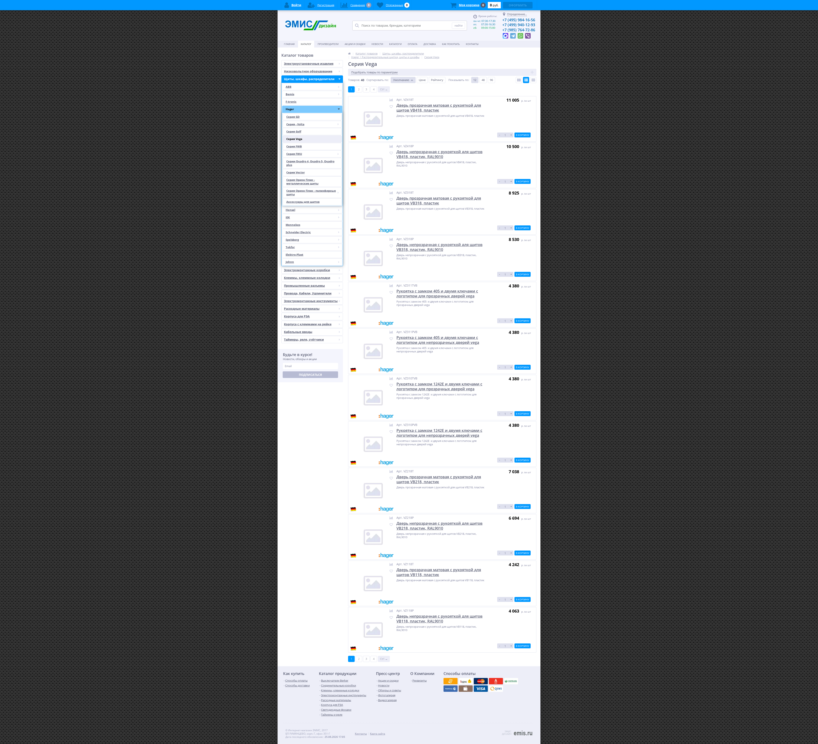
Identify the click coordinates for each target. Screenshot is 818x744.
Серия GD (293, 117)
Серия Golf (293, 131)
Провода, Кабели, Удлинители (307, 293)
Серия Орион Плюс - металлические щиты (302, 181)
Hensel (290, 210)
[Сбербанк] (466, 688)
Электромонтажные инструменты (311, 301)
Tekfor (290, 247)
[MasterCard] (466, 681)
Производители (328, 44)
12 (474, 80)
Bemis (290, 94)
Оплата (412, 44)
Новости (377, 44)
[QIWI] (511, 681)
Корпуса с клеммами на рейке (307, 324)
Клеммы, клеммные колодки (307, 278)
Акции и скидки (355, 44)
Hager (290, 109)
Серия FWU (294, 154)
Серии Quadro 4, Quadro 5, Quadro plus (310, 163)
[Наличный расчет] (481, 688)
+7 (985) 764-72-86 (518, 29)
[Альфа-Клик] (451, 688)
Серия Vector (295, 172)
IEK (288, 217)
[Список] (526, 80)
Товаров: (354, 80)
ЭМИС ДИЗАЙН (506, 732)
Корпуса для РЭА (297, 316)
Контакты (472, 44)
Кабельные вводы (298, 332)
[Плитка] (519, 80)
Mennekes (293, 225)
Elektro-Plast (294, 255)
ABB (288, 87)
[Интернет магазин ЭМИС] (349, 53)
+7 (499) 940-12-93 (518, 24)
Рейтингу (437, 80)
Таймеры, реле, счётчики (304, 339)
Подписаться (310, 375)
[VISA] (451, 681)
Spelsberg (292, 240)
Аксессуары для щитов (303, 202)
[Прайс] (533, 80)
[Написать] (505, 35)
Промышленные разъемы (304, 286)
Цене (422, 80)
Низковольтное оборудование (308, 71)
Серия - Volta (295, 124)
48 (483, 80)
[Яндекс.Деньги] (496, 681)
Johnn (290, 262)
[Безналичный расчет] (496, 688)
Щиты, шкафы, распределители (309, 79)
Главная (289, 44)
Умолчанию (401, 80)
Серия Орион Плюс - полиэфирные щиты (311, 192)
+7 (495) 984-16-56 (518, 19)
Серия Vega (294, 139)
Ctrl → (384, 89)
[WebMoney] (481, 681)
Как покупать (451, 44)
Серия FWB (294, 146)
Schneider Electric (298, 232)
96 (491, 80)
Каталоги (395, 44)
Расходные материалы (302, 309)
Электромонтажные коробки (307, 270)
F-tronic (291, 102)
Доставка (429, 44)
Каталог (306, 44)
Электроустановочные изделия (308, 64)
